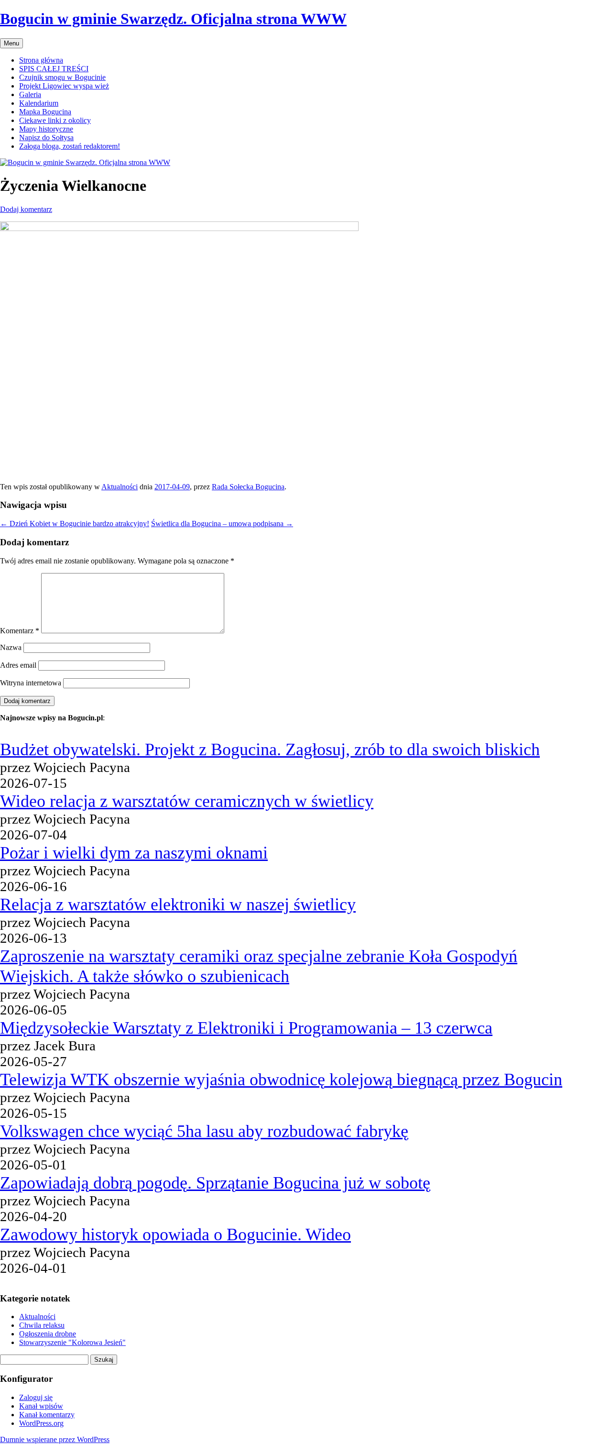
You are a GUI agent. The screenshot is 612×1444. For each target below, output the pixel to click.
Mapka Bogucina (45, 112)
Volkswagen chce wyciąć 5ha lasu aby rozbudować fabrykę (204, 1131)
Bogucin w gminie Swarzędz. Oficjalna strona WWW (173, 18)
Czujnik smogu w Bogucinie (62, 77)
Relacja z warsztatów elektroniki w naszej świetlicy (178, 904)
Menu (11, 43)
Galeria (30, 94)
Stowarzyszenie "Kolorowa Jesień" (72, 1342)
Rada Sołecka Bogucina (248, 487)
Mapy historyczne (46, 129)
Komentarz (19, 631)
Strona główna (41, 60)
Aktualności (119, 487)
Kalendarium (38, 103)
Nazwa (11, 647)
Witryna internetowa (30, 683)
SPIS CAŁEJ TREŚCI (53, 69)
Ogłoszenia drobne (47, 1334)
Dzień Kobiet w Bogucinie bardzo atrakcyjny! (74, 523)
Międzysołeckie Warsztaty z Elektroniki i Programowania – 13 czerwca (246, 1027)
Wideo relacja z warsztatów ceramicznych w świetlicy (186, 801)
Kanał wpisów (41, 1406)
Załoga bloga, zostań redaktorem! (69, 146)
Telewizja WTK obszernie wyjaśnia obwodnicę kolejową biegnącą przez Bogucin (281, 1079)
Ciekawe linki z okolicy (55, 120)
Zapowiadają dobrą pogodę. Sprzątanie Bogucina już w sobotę (215, 1182)
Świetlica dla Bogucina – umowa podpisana (222, 523)
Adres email (18, 665)
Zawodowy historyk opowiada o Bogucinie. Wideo (175, 1234)
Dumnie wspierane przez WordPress (54, 1439)
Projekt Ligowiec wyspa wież (64, 86)
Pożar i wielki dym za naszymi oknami (134, 852)
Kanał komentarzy (47, 1415)
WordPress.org (41, 1423)
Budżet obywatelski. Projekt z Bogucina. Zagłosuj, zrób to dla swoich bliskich (270, 749)
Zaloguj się (36, 1397)
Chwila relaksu (42, 1325)
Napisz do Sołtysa (46, 137)
